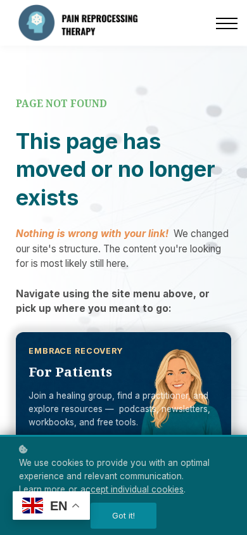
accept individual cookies (132, 489)
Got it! (123, 515)
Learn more (42, 489)
